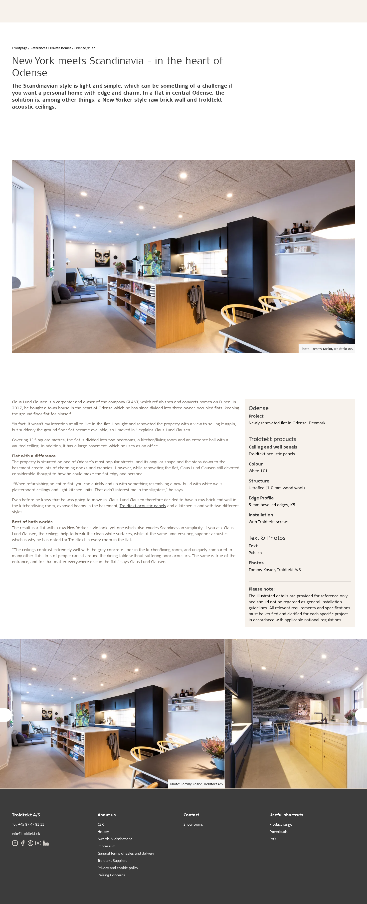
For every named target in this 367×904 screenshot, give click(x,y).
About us (107, 814)
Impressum (106, 846)
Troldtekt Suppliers (112, 860)
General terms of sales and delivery (126, 853)
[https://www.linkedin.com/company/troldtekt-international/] (46, 843)
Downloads (278, 831)
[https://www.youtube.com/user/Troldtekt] (38, 843)
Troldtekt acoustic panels (143, 505)
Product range (280, 824)
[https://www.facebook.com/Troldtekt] (23, 843)
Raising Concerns (111, 875)
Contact (191, 814)
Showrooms (193, 824)
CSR (101, 824)
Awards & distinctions (115, 838)
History (103, 831)
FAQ (272, 838)
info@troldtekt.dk (26, 833)
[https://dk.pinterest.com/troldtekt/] (30, 843)
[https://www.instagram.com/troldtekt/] (15, 843)
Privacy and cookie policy (118, 867)
